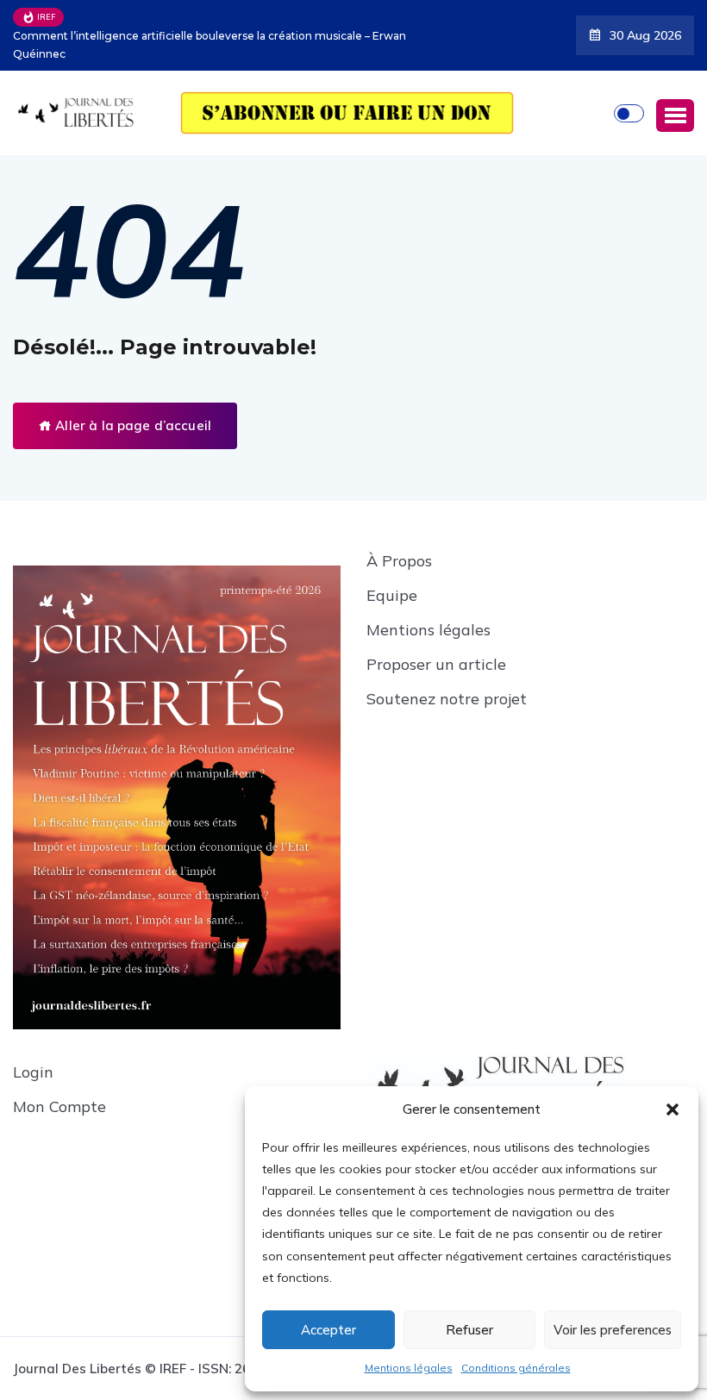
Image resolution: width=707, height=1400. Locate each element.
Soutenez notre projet (446, 699)
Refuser (469, 1330)
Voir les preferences (613, 1330)
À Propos (399, 561)
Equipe (391, 595)
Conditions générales (516, 1367)
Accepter (328, 1330)
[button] (672, 1109)
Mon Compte (59, 1106)
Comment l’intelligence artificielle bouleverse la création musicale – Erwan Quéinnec (209, 44)
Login (33, 1072)
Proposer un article (436, 664)
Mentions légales (409, 1367)
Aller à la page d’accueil (131, 425)
